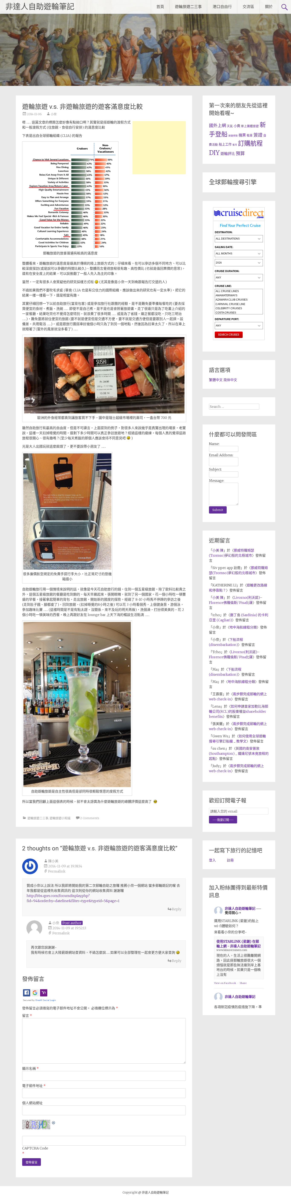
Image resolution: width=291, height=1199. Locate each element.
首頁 (160, 6)
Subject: (215, 469)
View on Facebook (225, 983)
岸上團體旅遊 (250, 126)
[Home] (239, 218)
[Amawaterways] (239, 295)
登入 (212, 860)
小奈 (54, 114)
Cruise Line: (223, 286)
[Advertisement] (159, 147)
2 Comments (89, 818)
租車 (250, 135)
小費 (237, 126)
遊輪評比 (227, 153)
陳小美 (53, 861)
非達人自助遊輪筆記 (39, 6)
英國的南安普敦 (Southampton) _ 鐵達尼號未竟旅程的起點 (239, 753)
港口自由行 (222, 6)
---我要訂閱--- (223, 820)
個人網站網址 (32, 1103)
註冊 (230, 860)
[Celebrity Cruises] (239, 308)
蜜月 (234, 144)
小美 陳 (217, 550)
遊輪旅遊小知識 (60, 818)
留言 (27, 1015)
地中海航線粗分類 (243, 627)
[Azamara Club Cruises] (239, 300)
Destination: (224, 232)
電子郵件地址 (34, 1086)
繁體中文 (216, 380)
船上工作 (225, 144)
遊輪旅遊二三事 (188, 6)
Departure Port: (227, 319)
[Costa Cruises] (239, 313)
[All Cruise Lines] (239, 291)
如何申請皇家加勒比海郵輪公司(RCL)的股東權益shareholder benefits (238, 711)
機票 (242, 135)
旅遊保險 (233, 135)
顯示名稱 (30, 1068)
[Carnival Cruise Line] (239, 304)
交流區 (248, 6)
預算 (240, 153)
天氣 (230, 126)
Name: (214, 444)
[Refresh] (53, 1122)
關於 (269, 6)
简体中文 (230, 380)
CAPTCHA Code (35, 1148)
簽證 (258, 135)
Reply (176, 909)
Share (243, 983)
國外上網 (217, 125)
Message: (216, 480)
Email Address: (221, 455)
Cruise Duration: (227, 271)
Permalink (56, 871)
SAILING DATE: (224, 247)
